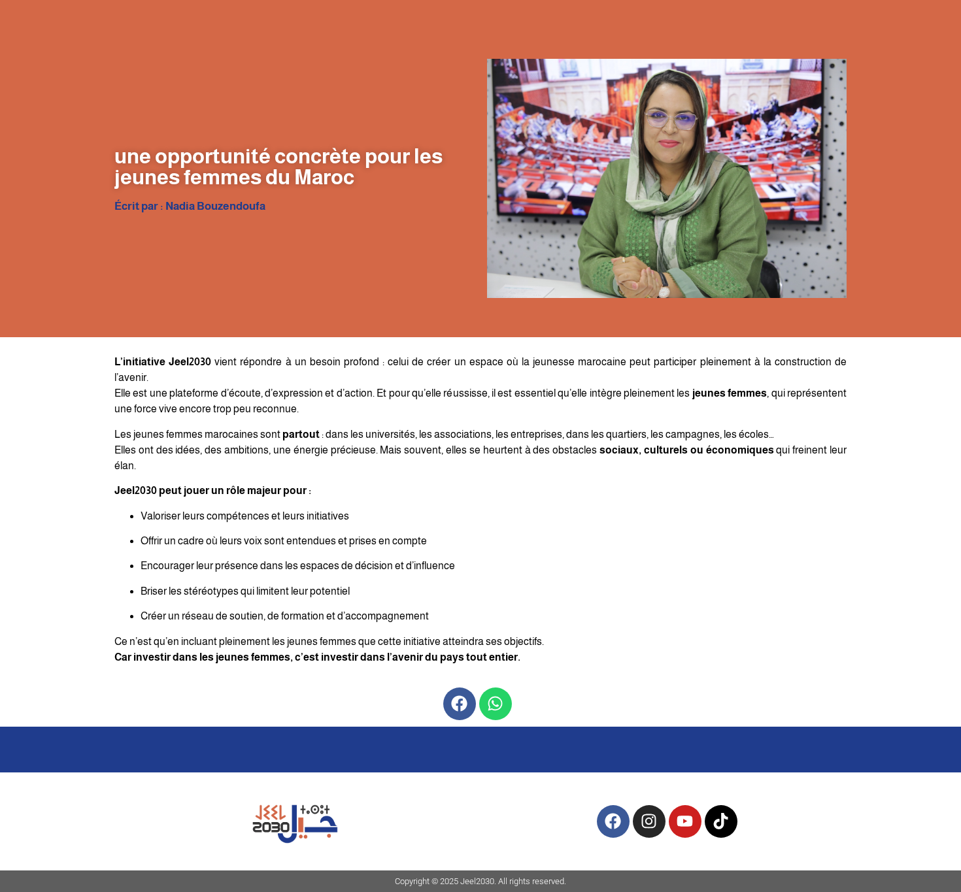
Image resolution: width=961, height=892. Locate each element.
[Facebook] (459, 703)
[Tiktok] (721, 821)
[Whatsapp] (495, 703)
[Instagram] (649, 821)
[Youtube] (685, 821)
